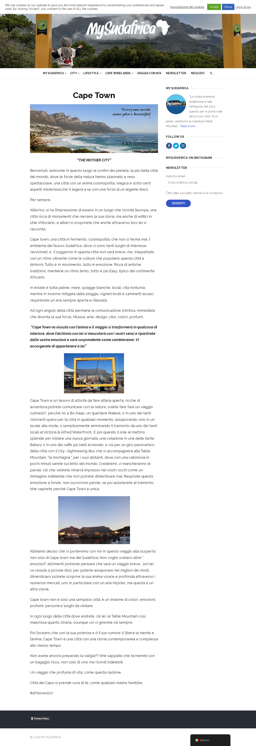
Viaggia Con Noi (149, 73)
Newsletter (176, 73)
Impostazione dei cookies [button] (187, 7)
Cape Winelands (118, 73)
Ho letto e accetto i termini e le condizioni (196, 193)
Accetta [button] (214, 6)
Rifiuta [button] (228, 6)
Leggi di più (243, 7)
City (73, 73)
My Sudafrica (53, 73)
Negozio (197, 73)
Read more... (188, 126)
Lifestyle (91, 73)
